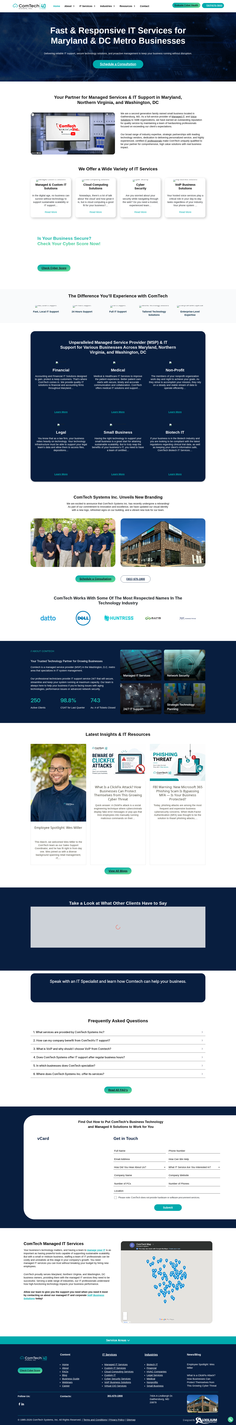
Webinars (67, 1382)
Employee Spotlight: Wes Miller (58, 827)
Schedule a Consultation (118, 64)
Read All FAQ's (118, 1089)
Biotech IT (152, 1364)
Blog (64, 1375)
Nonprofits (152, 1382)
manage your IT (96, 1250)
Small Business (155, 1386)
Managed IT (178, 116)
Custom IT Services (115, 1368)
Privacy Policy (116, 1419)
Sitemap (130, 1419)
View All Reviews (118, 953)
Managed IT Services (116, 1364)
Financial (152, 1368)
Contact (144, 6)
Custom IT (110, 1375)
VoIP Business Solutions (117, 1382)
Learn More (61, 412)
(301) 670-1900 (135, 578)
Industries (106, 6)
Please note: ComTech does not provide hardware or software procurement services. (159, 1197)
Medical (151, 1378)
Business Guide (70, 1378)
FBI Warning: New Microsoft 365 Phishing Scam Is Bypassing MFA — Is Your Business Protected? (178, 793)
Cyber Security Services (117, 1378)
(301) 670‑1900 (214, 5)
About (68, 6)
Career (66, 1386)
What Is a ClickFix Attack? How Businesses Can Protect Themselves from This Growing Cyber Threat (118, 793)
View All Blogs (118, 870)
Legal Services (155, 1375)
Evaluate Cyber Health (186, 5)
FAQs (65, 1371)
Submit (168, 1207)
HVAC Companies (156, 1371)
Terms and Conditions (95, 1419)
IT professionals (153, 140)
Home (56, 6)
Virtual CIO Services (115, 1386)
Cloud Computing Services (118, 1371)
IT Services (85, 6)
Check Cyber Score (54, 268)
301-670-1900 (115, 1396)
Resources (126, 6)
